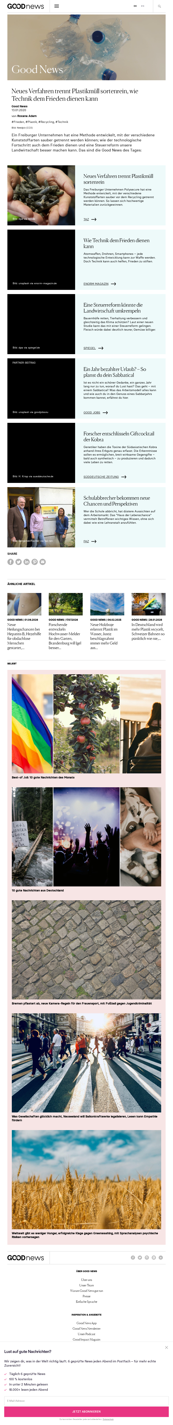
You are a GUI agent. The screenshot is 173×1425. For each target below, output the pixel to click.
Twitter (140, 1259)
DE (135, 6)
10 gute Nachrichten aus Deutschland (38, 890)
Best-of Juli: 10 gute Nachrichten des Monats (43, 777)
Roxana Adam (27, 116)
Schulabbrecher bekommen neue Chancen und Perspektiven (117, 500)
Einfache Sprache (86, 1301)
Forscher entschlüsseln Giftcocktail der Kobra (119, 436)
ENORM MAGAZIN (96, 284)
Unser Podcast (86, 1334)
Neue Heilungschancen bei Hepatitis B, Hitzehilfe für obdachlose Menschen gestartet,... (24, 636)
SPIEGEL (90, 348)
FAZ (86, 541)
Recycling (47, 122)
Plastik (32, 122)
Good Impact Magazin (86, 1339)
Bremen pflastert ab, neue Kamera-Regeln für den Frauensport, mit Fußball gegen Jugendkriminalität (82, 1003)
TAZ (86, 219)
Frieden (19, 122)
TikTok (161, 1259)
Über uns (86, 1280)
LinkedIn (154, 1259)
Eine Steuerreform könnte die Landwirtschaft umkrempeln (113, 307)
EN (142, 6)
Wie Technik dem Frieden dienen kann (117, 243)
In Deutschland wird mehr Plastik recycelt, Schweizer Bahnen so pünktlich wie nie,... (148, 631)
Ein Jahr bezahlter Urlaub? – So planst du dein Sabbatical (115, 371)
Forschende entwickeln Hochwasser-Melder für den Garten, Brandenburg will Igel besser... (65, 636)
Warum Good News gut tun (86, 1290)
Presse (87, 1296)
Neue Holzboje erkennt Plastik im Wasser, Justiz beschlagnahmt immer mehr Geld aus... (104, 636)
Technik (63, 122)
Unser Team (86, 1285)
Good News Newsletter (87, 1328)
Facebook (133, 1259)
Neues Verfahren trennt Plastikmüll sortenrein (118, 178)
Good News (19, 106)
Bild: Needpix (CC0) (22, 127)
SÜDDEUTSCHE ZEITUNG (101, 477)
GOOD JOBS (92, 412)
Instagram (147, 1259)
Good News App (87, 1323)
